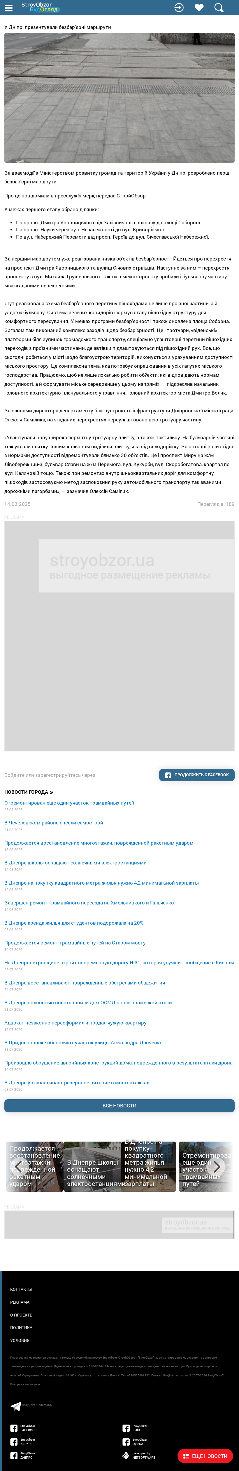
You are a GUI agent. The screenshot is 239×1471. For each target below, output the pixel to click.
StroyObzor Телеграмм (37, 1405)
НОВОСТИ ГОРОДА (28, 791)
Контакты (21, 1289)
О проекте (21, 1315)
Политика (21, 1327)
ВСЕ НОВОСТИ (119, 1105)
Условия (19, 1340)
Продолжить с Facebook (201, 774)
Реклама (19, 1302)
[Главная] (41, 7)
